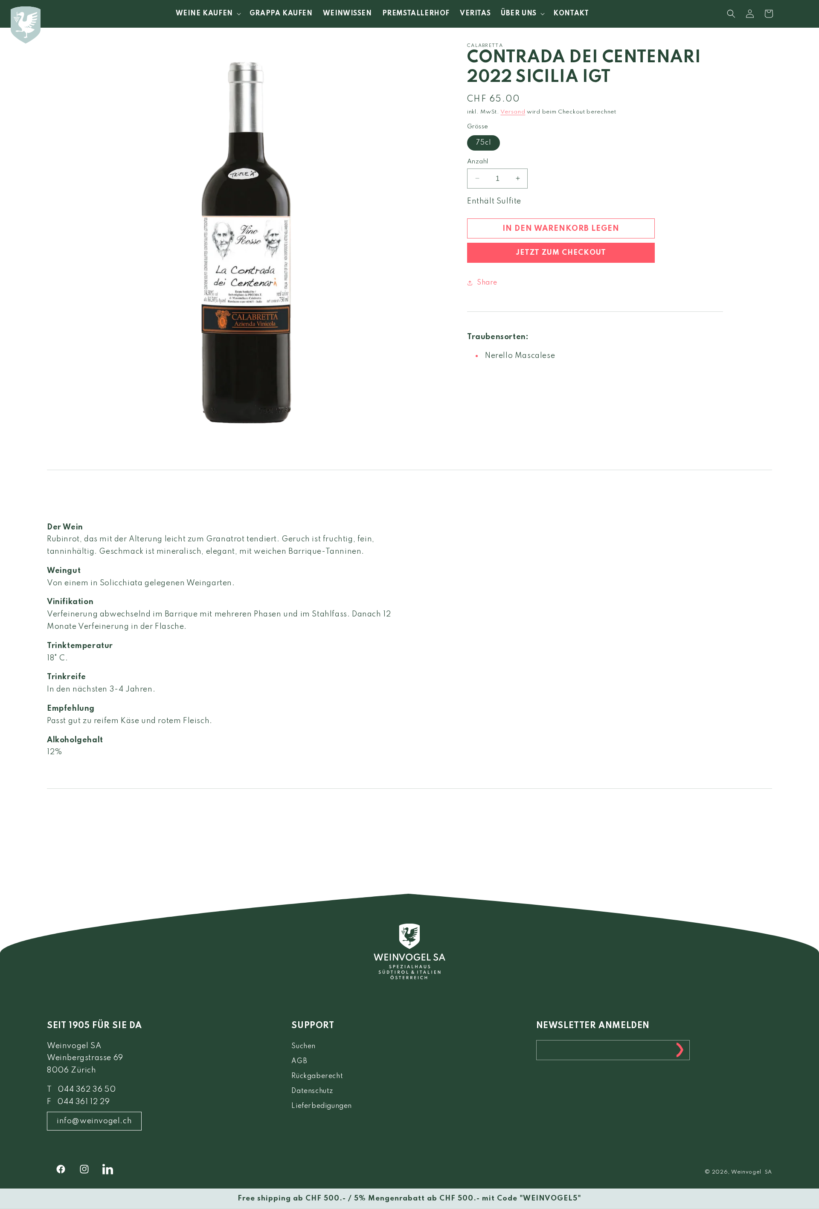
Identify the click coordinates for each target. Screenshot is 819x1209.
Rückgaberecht (317, 1076)
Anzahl (477, 161)
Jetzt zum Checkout (561, 252)
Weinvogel (746, 1172)
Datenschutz (312, 1091)
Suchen (303, 1046)
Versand (512, 112)
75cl (483, 142)
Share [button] (487, 282)
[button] (207, 14)
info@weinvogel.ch (94, 1121)
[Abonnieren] (680, 1050)
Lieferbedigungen (321, 1106)
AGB (299, 1061)
